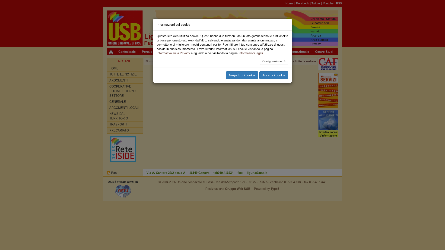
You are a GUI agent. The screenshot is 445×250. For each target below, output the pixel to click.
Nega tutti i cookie (242, 75)
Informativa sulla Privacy (173, 53)
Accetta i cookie (273, 75)
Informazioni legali (250, 53)
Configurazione (272, 61)
